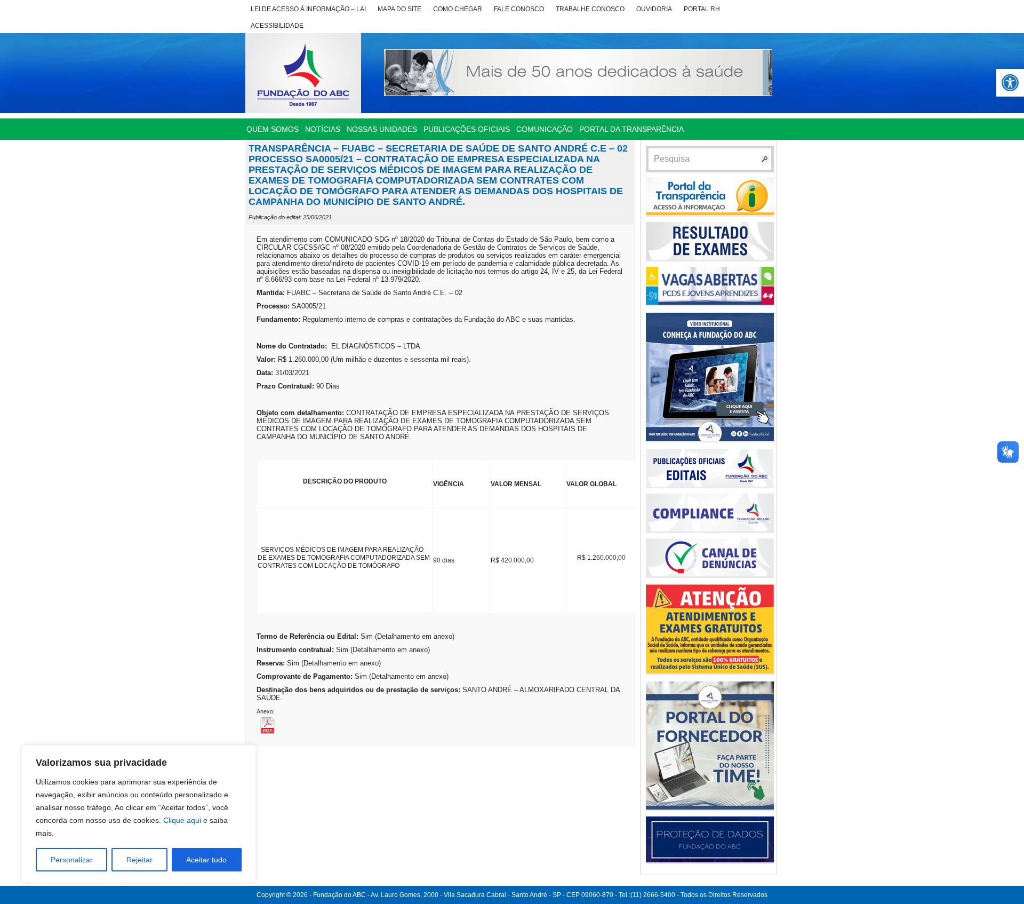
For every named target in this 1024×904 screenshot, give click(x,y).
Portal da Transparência (631, 129)
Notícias (322, 129)
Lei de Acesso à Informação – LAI (308, 9)
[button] (1010, 83)
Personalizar (72, 859)
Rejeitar (139, 859)
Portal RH (702, 9)
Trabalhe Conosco (590, 9)
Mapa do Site (399, 9)
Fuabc (303, 73)
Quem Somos (272, 129)
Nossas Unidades (382, 129)
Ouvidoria (654, 9)
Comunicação (544, 129)
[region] (138, 814)
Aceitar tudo (206, 859)
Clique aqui (182, 820)
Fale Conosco (519, 9)
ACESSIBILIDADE (277, 25)
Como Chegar (457, 9)
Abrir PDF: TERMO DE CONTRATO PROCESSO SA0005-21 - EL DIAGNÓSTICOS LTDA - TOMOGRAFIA (283, 725)
